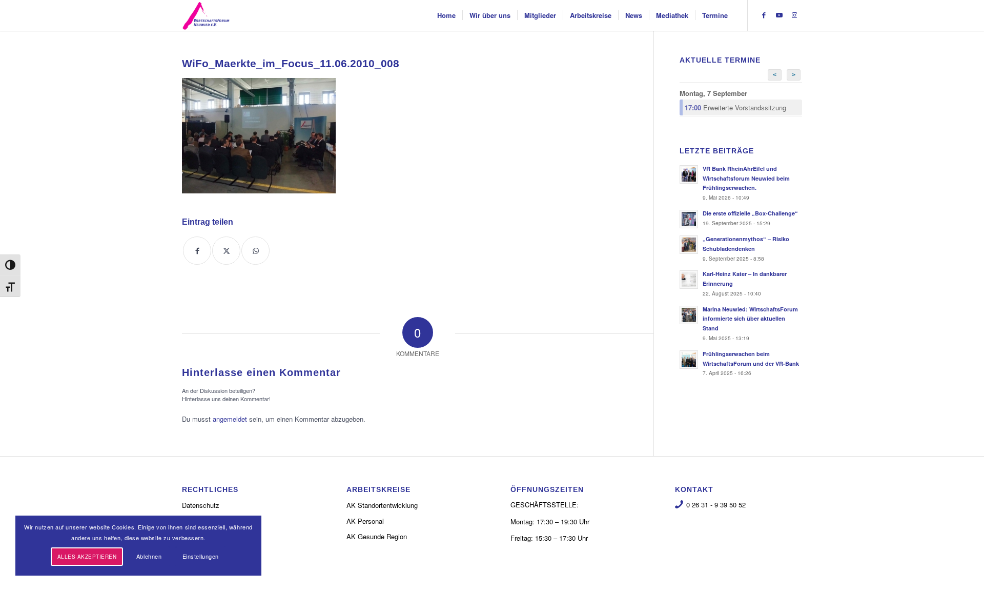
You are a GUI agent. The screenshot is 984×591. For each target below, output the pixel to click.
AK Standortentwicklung (382, 505)
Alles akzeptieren (87, 556)
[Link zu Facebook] (763, 15)
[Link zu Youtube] (779, 15)
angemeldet (230, 419)
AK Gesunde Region (376, 536)
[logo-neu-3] (206, 15)
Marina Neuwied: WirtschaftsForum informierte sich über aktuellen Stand (750, 318)
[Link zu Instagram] (794, 15)
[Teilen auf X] (226, 251)
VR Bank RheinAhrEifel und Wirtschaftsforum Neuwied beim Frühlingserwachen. (746, 178)
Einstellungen (200, 556)
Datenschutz (200, 505)
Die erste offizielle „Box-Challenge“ (750, 213)
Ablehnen (148, 556)
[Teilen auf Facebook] (197, 251)
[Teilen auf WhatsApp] (255, 251)
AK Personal (365, 521)
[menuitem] (446, 15)
